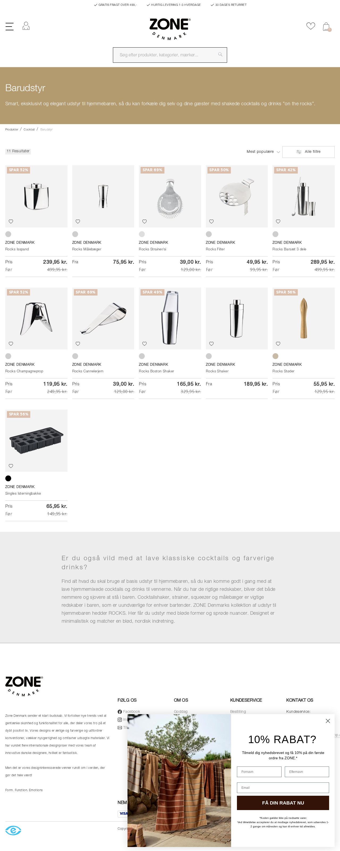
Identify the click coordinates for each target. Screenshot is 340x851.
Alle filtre (312, 152)
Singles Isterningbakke (23, 494)
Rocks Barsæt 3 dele (289, 249)
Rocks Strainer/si (152, 249)
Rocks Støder (283, 371)
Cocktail (29, 129)
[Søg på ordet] (220, 54)
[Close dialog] (328, 721)
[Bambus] (275, 356)
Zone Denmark (20, 243)
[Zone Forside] (170, 31)
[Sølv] (142, 234)
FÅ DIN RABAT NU (283, 803)
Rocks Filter (215, 249)
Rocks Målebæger (86, 249)
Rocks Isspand (17, 249)
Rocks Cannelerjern (88, 371)
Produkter (11, 129)
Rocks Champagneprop (24, 371)
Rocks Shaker (217, 371)
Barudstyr (46, 129)
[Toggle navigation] (9, 26)
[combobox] (170, 55)
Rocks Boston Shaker (156, 371)
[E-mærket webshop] (13, 831)
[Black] (8, 478)
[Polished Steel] (8, 234)
